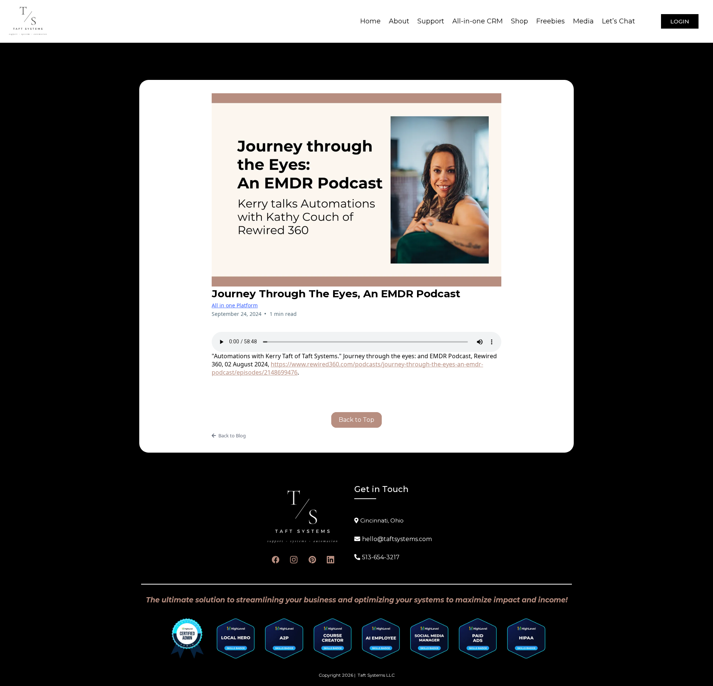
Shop (519, 21)
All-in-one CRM (477, 21)
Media (583, 21)
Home (370, 21)
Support (430, 21)
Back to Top (356, 419)
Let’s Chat (618, 21)
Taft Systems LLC (376, 675)
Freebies (550, 21)
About (399, 21)
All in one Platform (235, 305)
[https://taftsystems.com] (28, 21)
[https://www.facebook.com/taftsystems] (275, 559)
